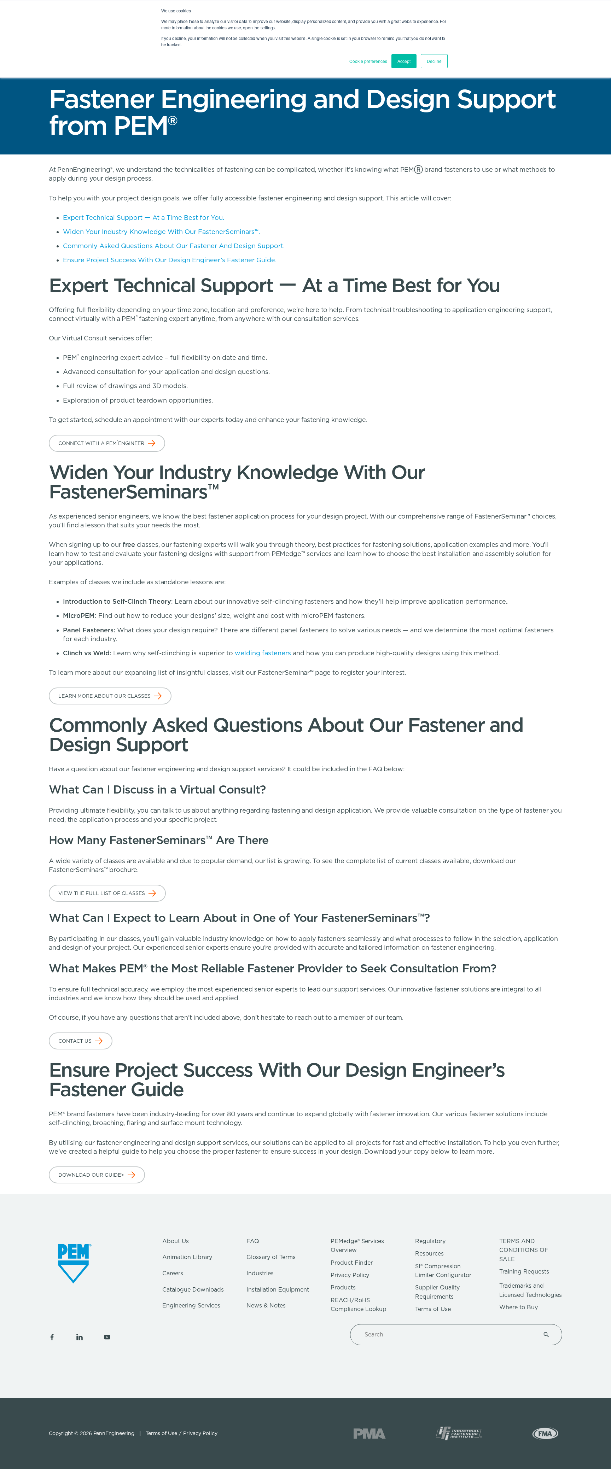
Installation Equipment (277, 1289)
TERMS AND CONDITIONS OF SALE (523, 1250)
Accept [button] (404, 61)
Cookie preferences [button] (368, 61)
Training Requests (524, 1271)
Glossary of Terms (271, 1257)
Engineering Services (191, 1305)
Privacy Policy (350, 1275)
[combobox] (447, 1334)
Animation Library (187, 1257)
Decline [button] (434, 61)
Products (343, 1287)
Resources (429, 1253)
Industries (260, 1273)
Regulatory (430, 1241)
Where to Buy (518, 1307)
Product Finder (352, 1262)
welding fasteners (263, 653)
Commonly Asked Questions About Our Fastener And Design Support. (174, 246)
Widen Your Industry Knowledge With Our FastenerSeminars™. (161, 231)
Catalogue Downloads (193, 1289)
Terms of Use (433, 1309)
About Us (175, 1241)
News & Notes (266, 1305)
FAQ (252, 1241)
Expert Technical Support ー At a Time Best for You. (143, 217)
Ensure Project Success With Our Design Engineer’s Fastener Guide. (170, 260)
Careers (172, 1273)
